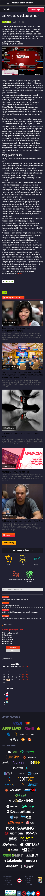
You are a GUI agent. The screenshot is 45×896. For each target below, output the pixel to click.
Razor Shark (8, 637)
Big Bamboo (8, 641)
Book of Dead (8, 639)
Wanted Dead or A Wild (11, 633)
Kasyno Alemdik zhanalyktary (29, 580)
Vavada (19, 274)
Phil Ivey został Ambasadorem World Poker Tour (22, 521)
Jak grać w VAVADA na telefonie (15, 471)
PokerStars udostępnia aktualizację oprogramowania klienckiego (22, 618)
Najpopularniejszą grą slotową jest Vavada (15, 599)
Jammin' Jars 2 (9, 643)
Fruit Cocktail (8, 635)
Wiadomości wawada (15, 580)
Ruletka (36, 564)
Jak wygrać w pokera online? (10, 606)
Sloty (8, 564)
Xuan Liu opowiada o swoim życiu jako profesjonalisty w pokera (18, 329)
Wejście (6, 9)
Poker (4, 292)
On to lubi (9, 281)
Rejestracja (35, 9)
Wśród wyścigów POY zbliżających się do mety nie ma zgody (20, 612)
